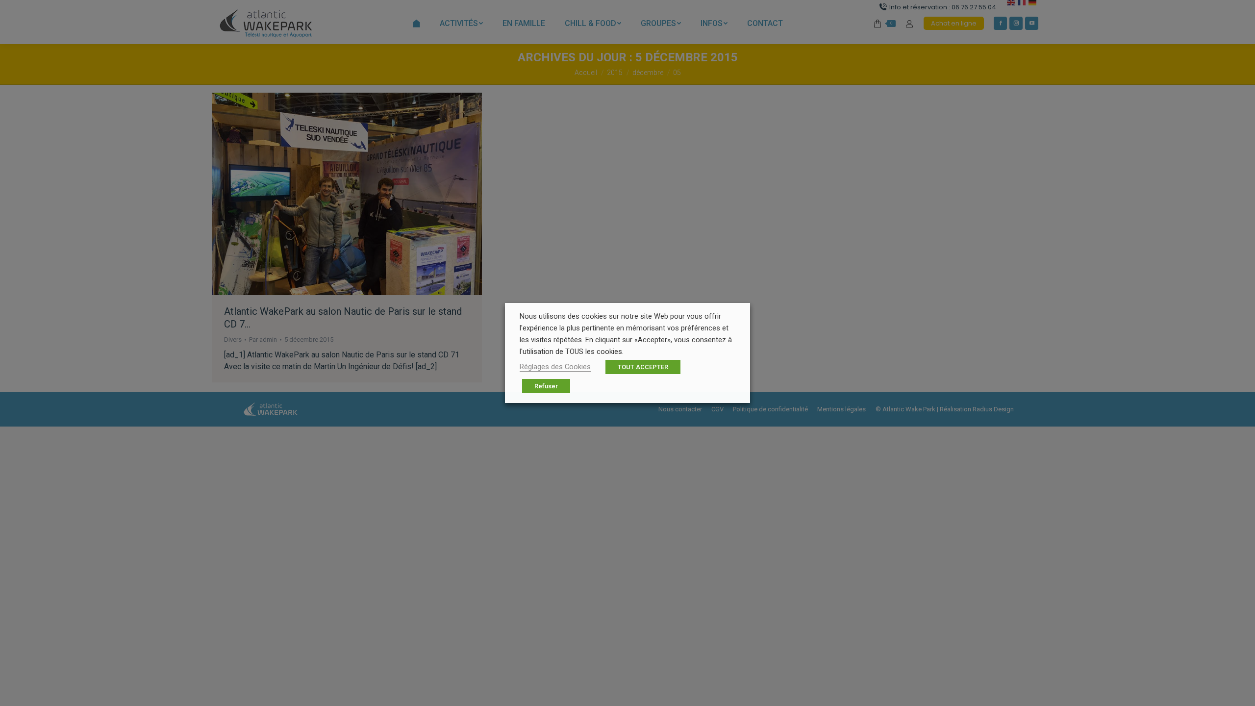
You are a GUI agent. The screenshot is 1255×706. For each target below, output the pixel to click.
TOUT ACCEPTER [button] (643, 367)
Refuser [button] (546, 386)
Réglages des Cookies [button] (555, 366)
